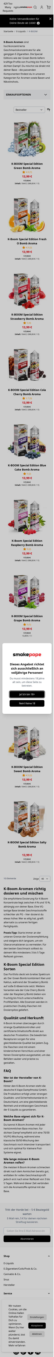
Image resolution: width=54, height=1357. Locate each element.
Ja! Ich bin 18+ (27, 694)
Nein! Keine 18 (27, 703)
